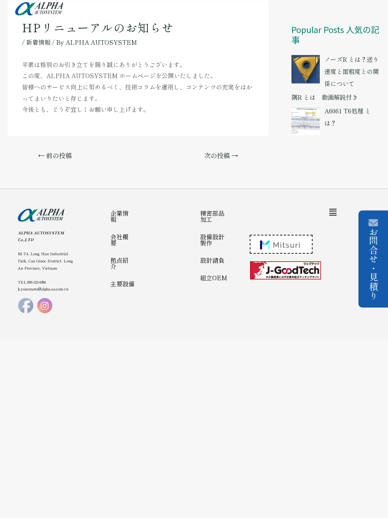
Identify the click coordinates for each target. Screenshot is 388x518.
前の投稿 (55, 155)
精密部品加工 (212, 216)
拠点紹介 (119, 263)
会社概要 (119, 239)
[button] (332, 211)
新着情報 (38, 42)
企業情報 (119, 216)
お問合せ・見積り (373, 263)
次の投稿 (221, 155)
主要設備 (122, 283)
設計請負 (212, 260)
